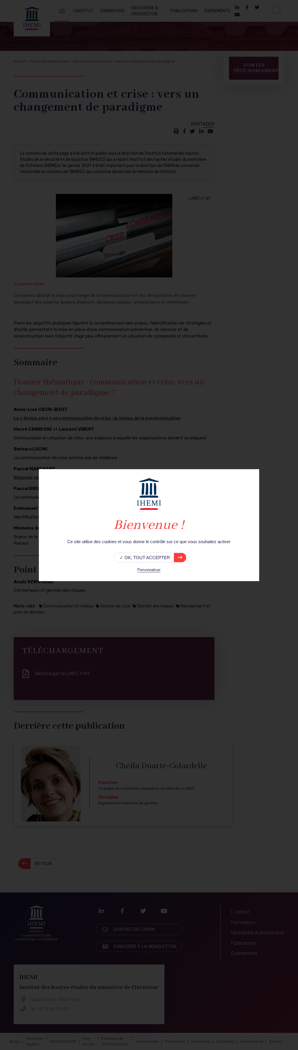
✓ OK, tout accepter (145, 557)
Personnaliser (148, 569)
